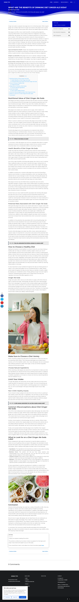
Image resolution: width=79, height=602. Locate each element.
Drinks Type (13, 9)
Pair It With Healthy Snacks (17, 90)
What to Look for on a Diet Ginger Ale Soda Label (21, 93)
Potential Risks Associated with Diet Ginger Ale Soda (23, 81)
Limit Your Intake (13, 89)
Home (51, 2)
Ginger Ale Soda (14, 84)
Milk (71, 2)
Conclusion (12, 95)
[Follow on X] (70, 599)
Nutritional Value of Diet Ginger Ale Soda (19, 78)
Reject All (15, 597)
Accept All (23, 597)
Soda (18, 9)
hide (25, 76)
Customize (7, 597)
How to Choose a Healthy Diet (16, 83)
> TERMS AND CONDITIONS (29, 581)
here (42, 545)
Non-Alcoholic (64, 2)
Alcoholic (56, 2)
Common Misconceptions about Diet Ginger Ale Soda (22, 92)
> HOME (26, 578)
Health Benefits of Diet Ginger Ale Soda (20, 80)
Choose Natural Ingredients (17, 87)
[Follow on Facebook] (67, 599)
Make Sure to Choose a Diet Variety (17, 86)
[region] (15, 593)
